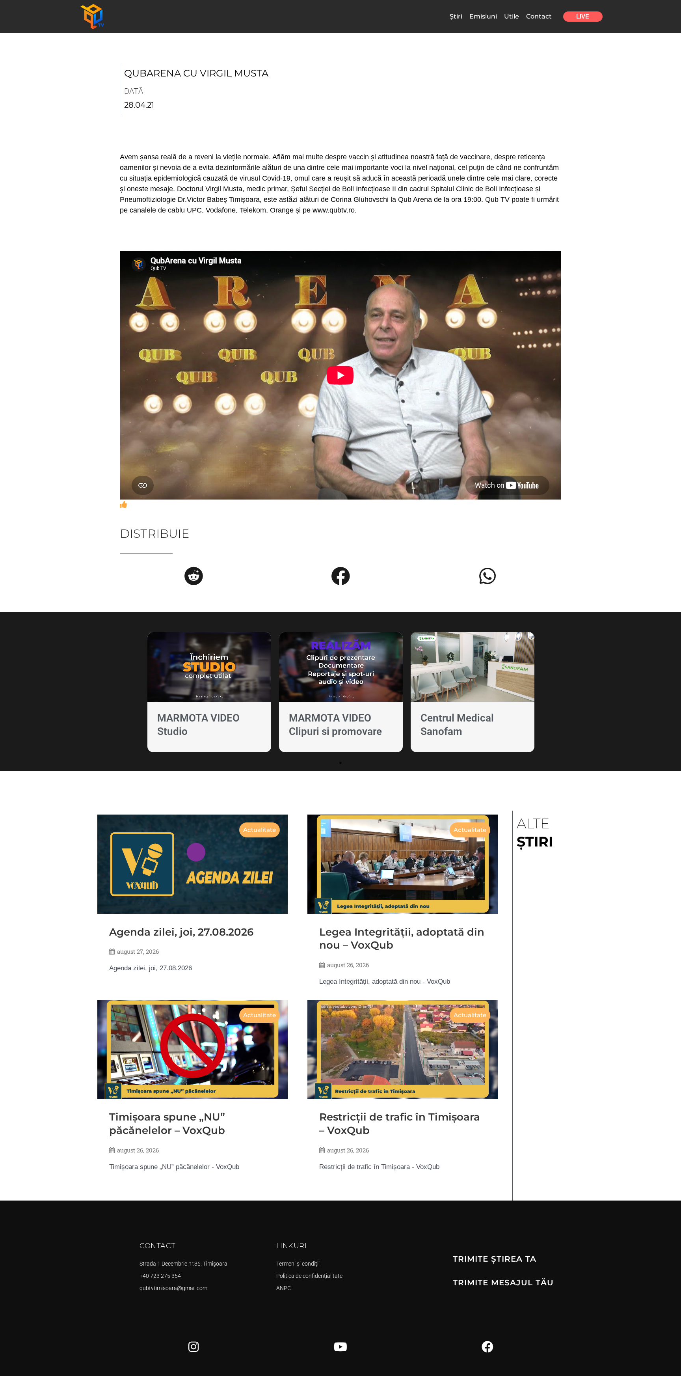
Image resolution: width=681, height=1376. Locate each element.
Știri (456, 16)
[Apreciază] (123, 505)
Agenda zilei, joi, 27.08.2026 (181, 932)
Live (582, 16)
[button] (193, 576)
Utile (511, 16)
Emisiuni (483, 16)
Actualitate (259, 829)
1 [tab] (340, 763)
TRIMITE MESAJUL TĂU (503, 1282)
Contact (539, 16)
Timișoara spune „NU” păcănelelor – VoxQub (167, 1124)
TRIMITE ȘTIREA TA (494, 1259)
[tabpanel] (209, 693)
